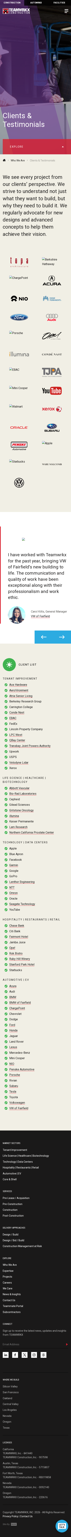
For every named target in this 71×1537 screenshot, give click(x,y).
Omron (13, 893)
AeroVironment (18, 690)
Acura (12, 986)
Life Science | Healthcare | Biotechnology (26, 1155)
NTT (12, 887)
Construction (12, 2)
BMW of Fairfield (20, 1002)
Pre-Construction (12, 1204)
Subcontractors (12, 1312)
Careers (7, 1282)
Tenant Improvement (15, 1149)
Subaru (13, 1086)
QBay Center (17, 740)
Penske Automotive (21, 1069)
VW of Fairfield (40, 616)
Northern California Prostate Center (31, 832)
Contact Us (9, 1300)
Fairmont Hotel (18, 936)
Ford (12, 1025)
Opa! (12, 948)
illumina (14, 816)
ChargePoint (17, 1008)
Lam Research (18, 827)
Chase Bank (16, 925)
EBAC (12, 718)
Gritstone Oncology (21, 810)
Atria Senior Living (20, 696)
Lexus (13, 1047)
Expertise (8, 1270)
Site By (6, 1524)
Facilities (59, 2)
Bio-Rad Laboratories (22, 793)
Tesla (12, 1091)
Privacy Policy (10, 1516)
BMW (12, 997)
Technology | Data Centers (18, 1161)
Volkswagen (17, 1102)
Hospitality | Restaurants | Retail (21, 1167)
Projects (7, 1276)
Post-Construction (13, 1215)
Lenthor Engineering (22, 882)
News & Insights (12, 1294)
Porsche (14, 1075)
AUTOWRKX (36, 2)
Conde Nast (16, 712)
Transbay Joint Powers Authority (30, 746)
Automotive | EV (12, 1173)
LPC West (15, 735)
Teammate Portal (13, 1306)
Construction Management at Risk (22, 1246)
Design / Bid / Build (13, 1240)
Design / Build (10, 1234)
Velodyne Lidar (18, 762)
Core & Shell (10, 1179)
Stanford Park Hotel (21, 964)
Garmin (13, 865)
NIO (11, 1064)
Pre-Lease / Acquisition (16, 1198)
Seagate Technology (22, 904)
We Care (7, 1288)
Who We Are (18, 160)
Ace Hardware (18, 684)
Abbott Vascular (19, 788)
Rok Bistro (16, 953)
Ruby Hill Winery (19, 959)
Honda (13, 1030)
